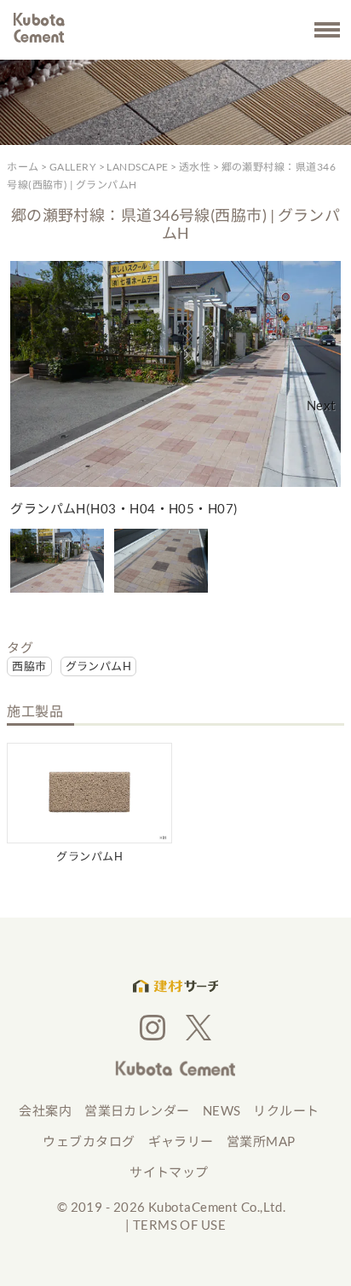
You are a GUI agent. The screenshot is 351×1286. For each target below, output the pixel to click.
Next (322, 405)
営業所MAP (261, 1141)
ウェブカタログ (89, 1141)
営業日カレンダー (137, 1110)
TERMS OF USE (179, 1224)
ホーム (22, 166)
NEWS (222, 1110)
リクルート (286, 1110)
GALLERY (72, 166)
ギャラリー (181, 1141)
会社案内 (45, 1110)
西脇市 (29, 666)
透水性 (194, 166)
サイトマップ (169, 1171)
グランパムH (99, 666)
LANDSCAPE (137, 166)
